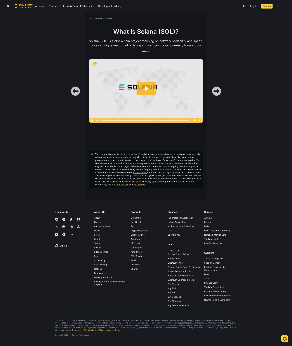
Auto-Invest (136, 251)
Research (135, 264)
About (97, 217)
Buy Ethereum (174, 301)
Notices (98, 269)
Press (97, 234)
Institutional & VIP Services (181, 226)
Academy (135, 239)
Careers (98, 222)
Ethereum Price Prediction (180, 275)
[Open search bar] (243, 6)
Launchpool (136, 247)
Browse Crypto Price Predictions (184, 267)
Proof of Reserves (213, 243)
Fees (206, 274)
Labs (170, 230)
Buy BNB (172, 288)
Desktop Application (104, 277)
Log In (253, 6)
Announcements (102, 226)
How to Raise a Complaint (217, 300)
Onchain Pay (174, 234)
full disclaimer (140, 172)
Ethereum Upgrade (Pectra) (181, 279)
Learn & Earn (174, 250)
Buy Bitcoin (173, 284)
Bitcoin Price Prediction (179, 271)
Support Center (212, 262)
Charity (134, 269)
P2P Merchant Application (180, 217)
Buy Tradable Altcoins (178, 305)
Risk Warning (140, 184)
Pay (133, 226)
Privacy (98, 247)
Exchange (136, 217)
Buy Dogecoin (174, 297)
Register (267, 6)
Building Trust (101, 251)
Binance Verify (211, 283)
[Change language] (278, 6)
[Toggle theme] (285, 6)
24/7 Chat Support (213, 258)
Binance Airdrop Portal (215, 291)
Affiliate (208, 217)
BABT (133, 260)
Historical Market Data (215, 234)
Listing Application (177, 222)
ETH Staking (137, 256)
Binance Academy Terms (109, 330)
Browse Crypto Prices (178, 254)
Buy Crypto (136, 222)
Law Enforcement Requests (217, 295)
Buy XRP (172, 292)
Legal (97, 239)
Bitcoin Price (174, 258)
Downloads (99, 273)
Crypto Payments (139, 230)
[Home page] (23, 6)
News (97, 230)
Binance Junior (138, 234)
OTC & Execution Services (217, 230)
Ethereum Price (175, 262)
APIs (206, 278)
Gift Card (135, 243)
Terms (97, 243)
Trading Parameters (214, 287)
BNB (206, 226)
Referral (208, 222)
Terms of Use (122, 184)
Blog (96, 256)
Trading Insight (211, 239)
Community (99, 260)
